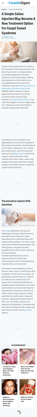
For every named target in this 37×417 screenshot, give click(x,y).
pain (25, 277)
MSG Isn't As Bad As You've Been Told (27, 399)
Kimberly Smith (8, 37)
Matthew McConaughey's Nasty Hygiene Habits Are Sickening (8, 401)
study (7, 231)
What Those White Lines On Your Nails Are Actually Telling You (27, 370)
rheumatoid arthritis (20, 99)
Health (4, 9)
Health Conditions (16, 9)
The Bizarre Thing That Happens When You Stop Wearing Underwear (9, 371)
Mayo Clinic (18, 153)
